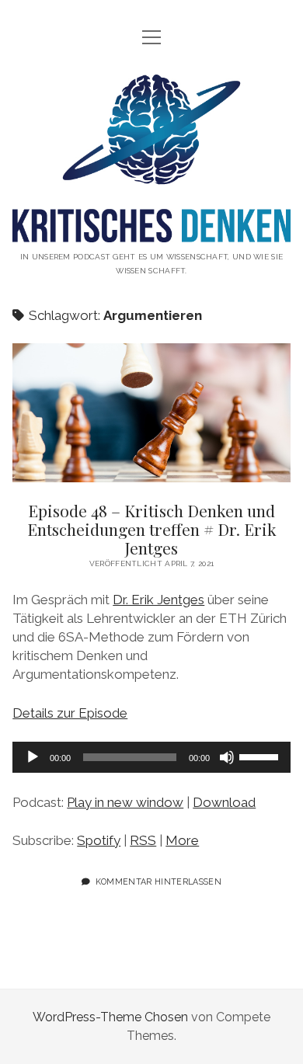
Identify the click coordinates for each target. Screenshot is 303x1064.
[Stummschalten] (227, 757)
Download (224, 802)
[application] (151, 757)
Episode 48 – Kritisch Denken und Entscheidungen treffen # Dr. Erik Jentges (151, 412)
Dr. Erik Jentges (158, 599)
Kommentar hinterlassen (158, 881)
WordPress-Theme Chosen (110, 1017)
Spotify (98, 840)
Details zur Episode (69, 713)
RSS (143, 840)
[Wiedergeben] (32, 757)
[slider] (261, 756)
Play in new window (125, 802)
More (182, 840)
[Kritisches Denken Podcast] (151, 230)
